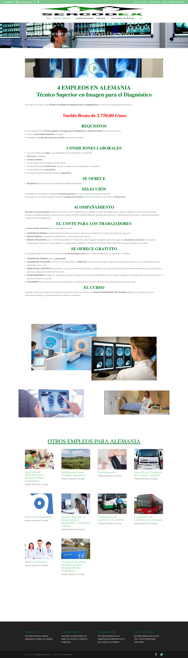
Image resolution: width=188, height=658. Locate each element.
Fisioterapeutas (107, 472)
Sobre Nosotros (154, 2)
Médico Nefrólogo (36, 562)
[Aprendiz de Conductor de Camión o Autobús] (148, 459)
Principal (44, 484)
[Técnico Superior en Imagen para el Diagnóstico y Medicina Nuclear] (75, 504)
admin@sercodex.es (94, 197)
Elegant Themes (43, 654)
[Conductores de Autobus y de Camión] (112, 504)
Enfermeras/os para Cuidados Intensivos (73, 473)
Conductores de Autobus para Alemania (148, 518)
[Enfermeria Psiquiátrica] (39, 504)
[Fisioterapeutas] (112, 459)
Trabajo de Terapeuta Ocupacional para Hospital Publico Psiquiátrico (73, 566)
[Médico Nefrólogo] (39, 548)
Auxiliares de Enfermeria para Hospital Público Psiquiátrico (35, 476)
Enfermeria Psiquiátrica (39, 517)
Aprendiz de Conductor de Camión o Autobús (148, 473)
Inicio (136, 2)
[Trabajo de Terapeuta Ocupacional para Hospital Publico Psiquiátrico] (75, 548)
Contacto (143, 2)
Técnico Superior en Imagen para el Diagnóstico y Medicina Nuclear (75, 521)
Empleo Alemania (32, 484)
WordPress (67, 654)
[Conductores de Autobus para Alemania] (148, 504)
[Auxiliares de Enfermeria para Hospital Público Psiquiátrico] (39, 459)
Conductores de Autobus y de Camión (111, 518)
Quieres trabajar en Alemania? (173, 2)
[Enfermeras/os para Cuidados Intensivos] (75, 459)
